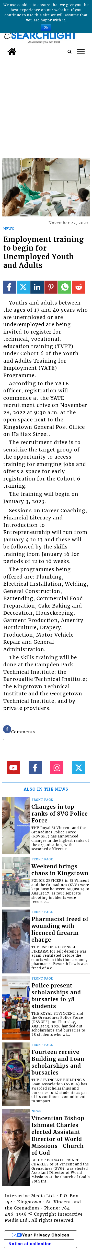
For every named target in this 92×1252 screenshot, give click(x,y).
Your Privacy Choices (46, 1234)
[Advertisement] (46, 106)
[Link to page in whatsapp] (64, 287)
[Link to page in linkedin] (36, 287)
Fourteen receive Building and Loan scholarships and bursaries (57, 1062)
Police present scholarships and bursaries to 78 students (56, 996)
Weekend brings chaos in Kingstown (59, 870)
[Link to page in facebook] (9, 287)
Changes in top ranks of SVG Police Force (59, 814)
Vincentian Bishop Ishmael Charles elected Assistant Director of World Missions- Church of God (57, 1135)
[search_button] (69, 52)
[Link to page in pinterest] (50, 287)
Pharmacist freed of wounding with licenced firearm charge (59, 929)
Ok (46, 27)
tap (81, 51)
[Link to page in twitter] (23, 287)
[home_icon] (11, 52)
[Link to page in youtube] (13, 767)
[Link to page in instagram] (56, 767)
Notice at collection (30, 1243)
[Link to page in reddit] (78, 287)
